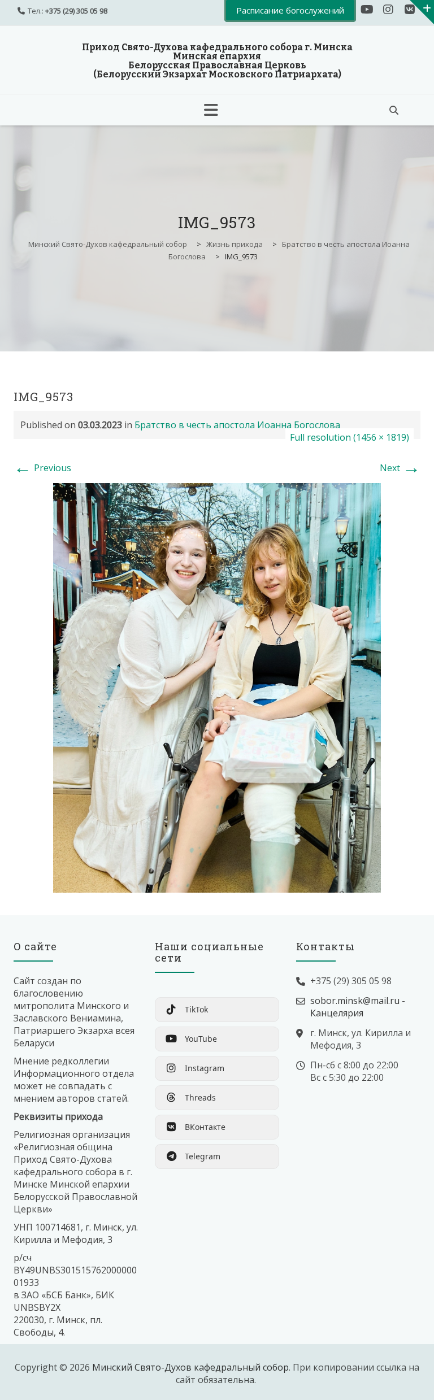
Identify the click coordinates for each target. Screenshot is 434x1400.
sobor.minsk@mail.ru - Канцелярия (357, 1006)
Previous (42, 468)
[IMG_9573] (217, 687)
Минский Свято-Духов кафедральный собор (190, 1367)
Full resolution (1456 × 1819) (349, 437)
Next (400, 468)
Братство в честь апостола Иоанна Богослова (237, 425)
